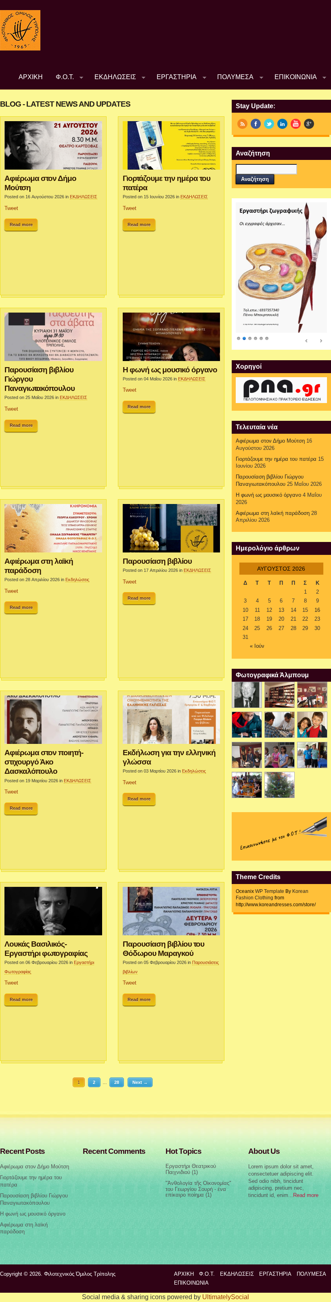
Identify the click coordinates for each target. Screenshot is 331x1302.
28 (116, 1082)
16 (317, 610)
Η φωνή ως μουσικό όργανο (170, 369)
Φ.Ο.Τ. (61, 77)
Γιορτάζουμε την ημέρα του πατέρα (166, 183)
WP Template (269, 891)
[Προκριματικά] (312, 725)
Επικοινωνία (292, 77)
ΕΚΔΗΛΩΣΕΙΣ (112, 77)
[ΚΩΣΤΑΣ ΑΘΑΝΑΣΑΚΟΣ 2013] (279, 725)
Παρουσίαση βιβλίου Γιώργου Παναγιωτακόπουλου (39, 379)
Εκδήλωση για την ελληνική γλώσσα (169, 757)
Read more (21, 224)
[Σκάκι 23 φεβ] (247, 725)
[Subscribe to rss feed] (242, 124)
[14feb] (312, 695)
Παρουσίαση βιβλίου (157, 560)
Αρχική (31, 77)
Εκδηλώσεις (77, 579)
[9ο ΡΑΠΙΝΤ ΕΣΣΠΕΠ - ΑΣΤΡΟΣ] (247, 785)
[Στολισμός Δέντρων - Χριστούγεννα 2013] (279, 785)
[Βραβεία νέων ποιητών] (247, 755)
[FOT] (279, 695)
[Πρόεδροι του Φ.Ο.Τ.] (247, 695)
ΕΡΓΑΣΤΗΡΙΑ (173, 77)
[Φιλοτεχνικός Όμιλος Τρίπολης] (20, 49)
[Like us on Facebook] (255, 124)
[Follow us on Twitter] (269, 124)
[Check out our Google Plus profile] (309, 124)
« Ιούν (257, 646)
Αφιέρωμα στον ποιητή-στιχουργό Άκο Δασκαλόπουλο (43, 761)
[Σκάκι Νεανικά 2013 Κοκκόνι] (279, 755)
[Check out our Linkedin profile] (282, 124)
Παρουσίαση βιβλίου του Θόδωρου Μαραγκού (163, 948)
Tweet (11, 208)
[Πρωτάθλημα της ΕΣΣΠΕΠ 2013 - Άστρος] (312, 755)
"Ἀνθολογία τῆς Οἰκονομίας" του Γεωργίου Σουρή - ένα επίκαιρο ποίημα (198, 1189)
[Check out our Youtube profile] (295, 124)
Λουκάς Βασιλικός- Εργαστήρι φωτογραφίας (46, 948)
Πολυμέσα (232, 77)
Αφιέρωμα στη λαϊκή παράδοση (38, 565)
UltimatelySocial (225, 1297)
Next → (140, 1082)
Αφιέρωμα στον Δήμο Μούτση (40, 183)
